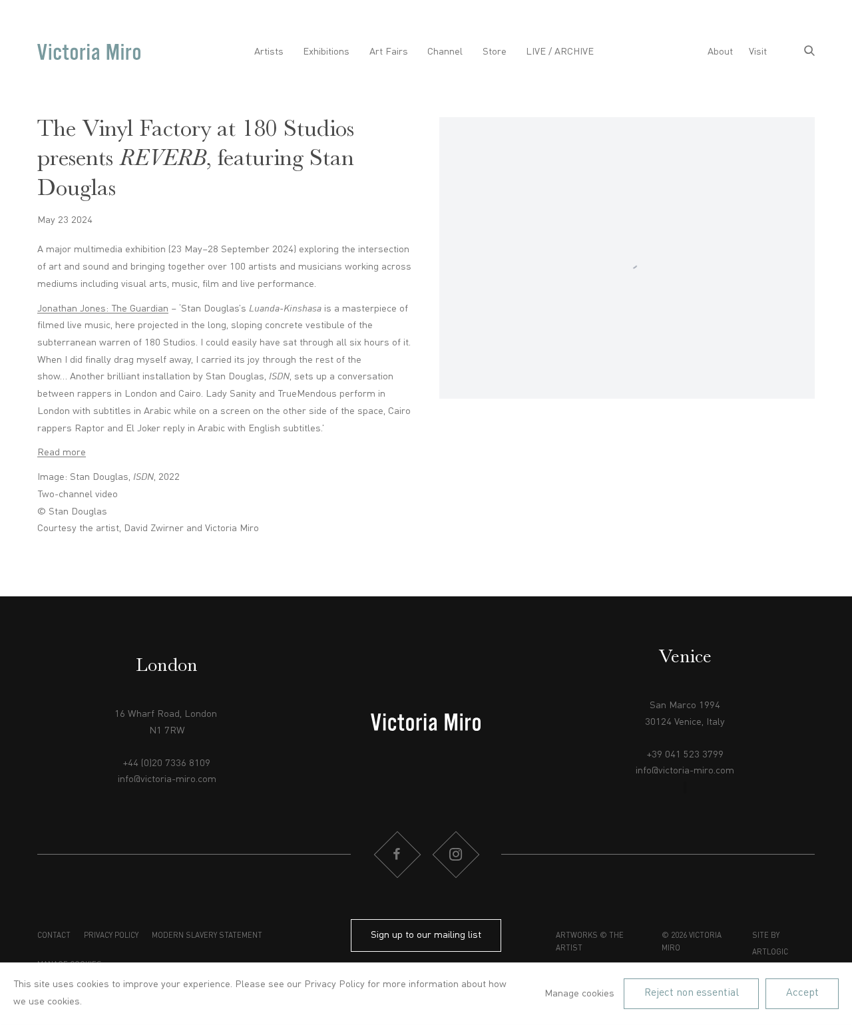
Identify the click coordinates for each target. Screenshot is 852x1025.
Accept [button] (802, 993)
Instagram (455, 854)
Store (495, 52)
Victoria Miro (88, 52)
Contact (54, 936)
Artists (269, 52)
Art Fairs (388, 52)
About (720, 52)
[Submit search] (809, 52)
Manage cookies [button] (579, 993)
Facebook (396, 854)
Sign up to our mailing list (426, 935)
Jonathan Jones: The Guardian (102, 308)
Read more (61, 452)
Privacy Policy (111, 936)
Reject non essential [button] (691, 993)
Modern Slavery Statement (207, 936)
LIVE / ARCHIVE (560, 52)
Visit (758, 52)
